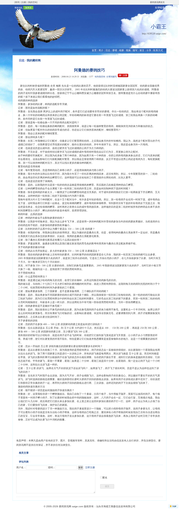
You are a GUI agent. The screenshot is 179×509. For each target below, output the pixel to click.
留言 (141, 50)
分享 (148, 50)
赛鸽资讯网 (65, 506)
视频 (128, 50)
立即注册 (90, 467)
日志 (107, 50)
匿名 (104, 477)
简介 (101, 50)
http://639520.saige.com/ (154, 33)
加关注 (28, 7)
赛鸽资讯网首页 (157, 2)
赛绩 (114, 50)
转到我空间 (100, 76)
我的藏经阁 (34, 60)
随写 (135, 50)
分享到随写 (111, 76)
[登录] (17, 2)
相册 (121, 50)
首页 (94, 50)
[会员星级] (13, 7)
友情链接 (160, 7)
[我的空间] (32, 2)
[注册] (24, 2)
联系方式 (158, 50)
